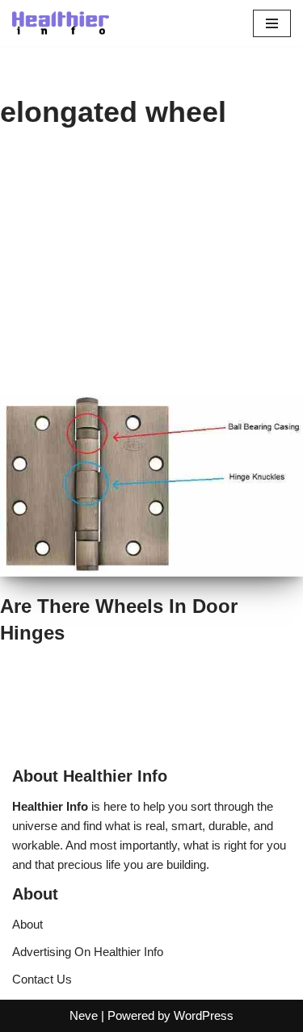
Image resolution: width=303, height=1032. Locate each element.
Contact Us (42, 979)
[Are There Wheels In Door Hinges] (151, 486)
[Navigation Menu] (272, 23)
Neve (83, 1015)
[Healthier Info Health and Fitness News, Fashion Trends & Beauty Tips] (60, 23)
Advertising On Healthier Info (87, 952)
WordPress (204, 1015)
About (27, 924)
